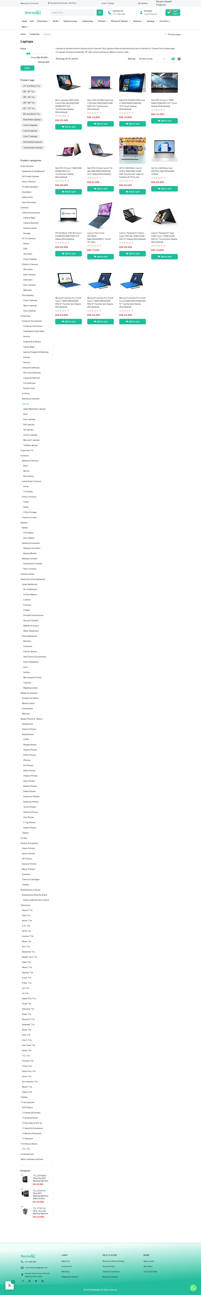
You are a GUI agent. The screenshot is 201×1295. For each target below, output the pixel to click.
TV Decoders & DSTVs (32, 1123)
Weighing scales (30, 688)
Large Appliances (29, 584)
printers (26, 357)
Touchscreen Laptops (33, 148)
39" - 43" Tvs (29, 97)
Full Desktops (29, 383)
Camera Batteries (31, 223)
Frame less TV (27, 450)
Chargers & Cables (30, 698)
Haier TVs (26, 962)
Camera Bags (29, 218)
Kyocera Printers (29, 864)
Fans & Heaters (30, 651)
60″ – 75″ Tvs (28, 108)
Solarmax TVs (28, 1024)
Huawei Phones (30, 750)
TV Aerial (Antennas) (31, 1113)
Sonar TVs (26, 1030)
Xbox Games (28, 538)
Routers (26, 362)
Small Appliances (29, 636)
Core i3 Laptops (30, 125)
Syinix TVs (26, 1050)
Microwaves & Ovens (32, 677)
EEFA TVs (26, 931)
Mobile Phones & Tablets (32, 719)
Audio (55, 21)
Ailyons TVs (27, 910)
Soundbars (26, 192)
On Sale (24, 838)
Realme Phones (30, 786)
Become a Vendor (110, 1277)
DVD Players (27, 1107)
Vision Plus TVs (29, 1071)
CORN (26, 739)
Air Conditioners (30, 589)
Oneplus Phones (30, 776)
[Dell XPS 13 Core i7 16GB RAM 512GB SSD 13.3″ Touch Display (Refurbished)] (164, 83)
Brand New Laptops (32, 119)
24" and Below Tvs (31, 86)
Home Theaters (29, 182)
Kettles (26, 672)
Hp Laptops (28, 430)
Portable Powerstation (33, 615)
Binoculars (28, 269)
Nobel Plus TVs (29, 998)
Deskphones (27, 724)
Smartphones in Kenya (30, 890)
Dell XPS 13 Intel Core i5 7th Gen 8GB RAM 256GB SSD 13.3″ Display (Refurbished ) (99, 171)
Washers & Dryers (31, 626)
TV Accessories (27, 1102)
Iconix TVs (26, 978)
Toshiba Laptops (30, 445)
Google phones (30, 745)
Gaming (150, 21)
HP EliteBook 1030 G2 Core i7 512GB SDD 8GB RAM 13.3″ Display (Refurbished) (68, 236)
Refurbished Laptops (32, 142)
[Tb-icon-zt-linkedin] (42, 1281)
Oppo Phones (29, 781)
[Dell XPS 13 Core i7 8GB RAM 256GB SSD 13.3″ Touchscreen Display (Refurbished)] (68, 151)
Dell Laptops (28, 424)
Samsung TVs (28, 1009)
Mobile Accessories (29, 693)
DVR (25, 249)
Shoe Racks (28, 476)
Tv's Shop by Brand (29, 1144)
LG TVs (25, 993)
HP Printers (27, 859)
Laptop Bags (29, 347)
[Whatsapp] (193, 1288)
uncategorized (27, 1154)
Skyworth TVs (28, 1019)
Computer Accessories (32, 321)
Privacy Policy (109, 1266)
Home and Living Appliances (33, 579)
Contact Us (67, 1266)
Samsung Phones (31, 802)
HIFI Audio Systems (30, 176)
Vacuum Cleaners (31, 620)
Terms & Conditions (111, 1272)
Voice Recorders (29, 202)
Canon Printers (28, 848)
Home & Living (70, 21)
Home (24, 21)
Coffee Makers (30, 594)
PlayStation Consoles (32, 564)
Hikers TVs (27, 967)
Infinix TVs (26, 983)
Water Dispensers (31, 631)
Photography (28, 295)
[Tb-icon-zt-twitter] (36, 1281)
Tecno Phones (29, 807)
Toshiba (25, 885)
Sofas (26, 486)
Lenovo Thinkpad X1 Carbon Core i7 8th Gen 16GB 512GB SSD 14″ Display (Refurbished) (132, 236)
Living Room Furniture (31, 481)
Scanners (26, 874)
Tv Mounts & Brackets (32, 1133)
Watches (26, 714)
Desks (26, 507)
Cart (32, 21)
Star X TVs (27, 1040)
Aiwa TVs (26, 915)
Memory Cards (28, 703)
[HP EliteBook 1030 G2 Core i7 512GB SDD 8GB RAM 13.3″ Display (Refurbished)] (68, 215)
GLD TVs (26, 947)
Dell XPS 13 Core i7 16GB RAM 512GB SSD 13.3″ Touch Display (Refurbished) (164, 103)
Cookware (27, 646)
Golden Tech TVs (29, 957)
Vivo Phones (28, 817)
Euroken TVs (27, 936)
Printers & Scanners (29, 843)
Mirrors (26, 471)
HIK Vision (27, 254)
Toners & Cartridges (31, 879)
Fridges (26, 610)
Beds (25, 466)
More (24, 27)
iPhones (26, 760)
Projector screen (29, 517)
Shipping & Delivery (70, 1277)
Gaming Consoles (29, 558)
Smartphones (28, 734)
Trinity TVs (27, 1066)
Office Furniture (29, 497)
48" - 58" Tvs (29, 103)
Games (25, 528)
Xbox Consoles (30, 569)
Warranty (66, 1272)
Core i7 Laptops (30, 136)
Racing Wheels (30, 553)
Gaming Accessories (31, 543)
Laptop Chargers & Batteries (36, 352)
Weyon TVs (27, 1087)
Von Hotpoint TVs (30, 1082)
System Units (29, 388)
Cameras (137, 21)
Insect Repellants (31, 662)
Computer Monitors (31, 378)
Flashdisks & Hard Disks (33, 331)
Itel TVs (25, 988)
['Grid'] (173, 59)
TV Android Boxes (30, 1118)
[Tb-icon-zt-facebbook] (23, 1281)
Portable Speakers (30, 187)
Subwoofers (27, 197)
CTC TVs (26, 926)
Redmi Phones (29, 791)
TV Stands (28, 492)
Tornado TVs (27, 1061)
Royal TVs (26, 1004)
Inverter (26, 336)
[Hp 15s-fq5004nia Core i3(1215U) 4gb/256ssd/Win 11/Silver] (164, 151)
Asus (25, 414)
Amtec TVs (27, 921)
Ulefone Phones (30, 812)
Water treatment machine (32, 1159)
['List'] (178, 59)
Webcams (27, 290)
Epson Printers (28, 853)
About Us (66, 1261)
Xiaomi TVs (27, 1092)
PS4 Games (28, 533)
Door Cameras (29, 285)
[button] (30, 3)
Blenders (27, 641)
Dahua (26, 243)
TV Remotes (27, 1139)
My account (149, 1261)
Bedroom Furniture (30, 461)
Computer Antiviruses (32, 326)
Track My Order (150, 1272)
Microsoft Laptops (31, 440)
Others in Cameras (30, 264)
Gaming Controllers (31, 548)
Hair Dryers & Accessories (34, 657)
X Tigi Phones (29, 822)
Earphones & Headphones (33, 171)
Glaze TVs (26, 941)
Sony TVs (26, 1035)
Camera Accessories (31, 213)
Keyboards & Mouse (32, 342)
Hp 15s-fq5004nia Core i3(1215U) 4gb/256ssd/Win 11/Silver (163, 171)
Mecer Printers (28, 869)
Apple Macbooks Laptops (34, 409)
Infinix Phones (29, 755)
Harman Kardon (27, 574)
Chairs (26, 502)
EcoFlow (26, 393)
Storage (26, 233)
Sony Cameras (29, 311)
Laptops (25, 404)
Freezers (27, 605)
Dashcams (27, 280)
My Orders (148, 1266)
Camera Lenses (30, 228)
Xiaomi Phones (29, 828)
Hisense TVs (27, 972)
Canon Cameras (30, 300)
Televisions (42, 21)
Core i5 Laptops (30, 131)
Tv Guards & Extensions (32, 1128)
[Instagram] (29, 1281)
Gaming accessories (31, 399)
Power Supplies (30, 259)
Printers (102, 21)
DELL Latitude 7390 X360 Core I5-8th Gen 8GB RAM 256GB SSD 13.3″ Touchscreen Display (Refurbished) (67, 106)
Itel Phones (28, 765)
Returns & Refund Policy (113, 1261)
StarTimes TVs (28, 1045)
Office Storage (30, 512)
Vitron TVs (26, 1076)
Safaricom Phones (31, 796)
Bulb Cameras (29, 274)
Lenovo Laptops (30, 435)
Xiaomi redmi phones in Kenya (36, 900)
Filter (27, 68)
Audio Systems (27, 166)
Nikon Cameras (30, 306)
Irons (25, 667)
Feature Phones (29, 729)
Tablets (25, 833)
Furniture (164, 21)
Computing (87, 21)
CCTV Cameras (29, 238)
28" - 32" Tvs (28, 91)
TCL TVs (26, 1056)
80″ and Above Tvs (31, 114)
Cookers (27, 600)
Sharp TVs (26, 1014)
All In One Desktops (32, 373)
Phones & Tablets (119, 21)
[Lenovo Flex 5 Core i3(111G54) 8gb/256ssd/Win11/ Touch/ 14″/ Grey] (100, 215)
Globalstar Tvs (28, 952)
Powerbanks (27, 708)
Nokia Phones (29, 770)
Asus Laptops (29, 419)
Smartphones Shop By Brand (34, 895)
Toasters (27, 683)
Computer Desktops (31, 368)
